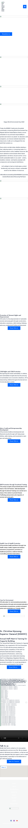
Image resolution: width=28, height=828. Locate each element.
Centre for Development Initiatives (13, 6)
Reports (14, 795)
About (14, 786)
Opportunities (14, 803)
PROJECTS (14, 792)
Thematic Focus (14, 789)
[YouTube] (17, 820)
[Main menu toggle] (24, 6)
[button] (2, 702)
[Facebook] (11, 820)
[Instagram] (14, 820)
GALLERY (14, 798)
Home (14, 783)
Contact (14, 800)
